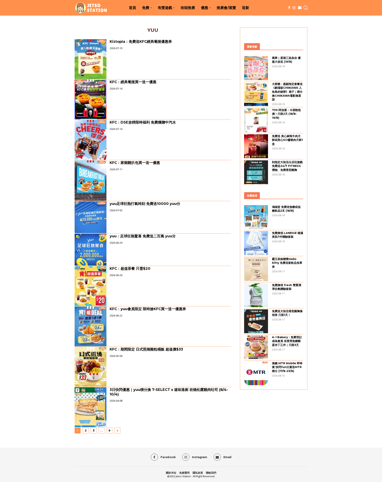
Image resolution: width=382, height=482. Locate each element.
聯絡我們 (211, 472)
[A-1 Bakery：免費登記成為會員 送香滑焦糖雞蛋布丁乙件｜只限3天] (256, 347)
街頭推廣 (188, 8)
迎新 (245, 8)
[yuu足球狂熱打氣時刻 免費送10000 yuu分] (90, 217)
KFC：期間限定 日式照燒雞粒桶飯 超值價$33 (146, 349)
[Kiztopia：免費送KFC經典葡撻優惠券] (90, 59)
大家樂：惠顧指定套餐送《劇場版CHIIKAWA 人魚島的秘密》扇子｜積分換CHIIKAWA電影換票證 (287, 91)
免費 (145, 8)
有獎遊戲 (165, 8)
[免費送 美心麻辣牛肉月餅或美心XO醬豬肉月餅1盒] (256, 146)
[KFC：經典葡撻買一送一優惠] (90, 99)
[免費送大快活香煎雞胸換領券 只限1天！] (256, 321)
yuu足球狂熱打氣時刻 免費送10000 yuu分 (145, 204)
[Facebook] (289, 8)
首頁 (132, 8)
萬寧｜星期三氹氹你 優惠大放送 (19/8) (286, 60)
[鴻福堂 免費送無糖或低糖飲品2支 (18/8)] (256, 217)
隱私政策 (198, 472)
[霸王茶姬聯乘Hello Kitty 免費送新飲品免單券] (256, 269)
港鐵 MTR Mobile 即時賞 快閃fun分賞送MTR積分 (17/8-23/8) (287, 367)
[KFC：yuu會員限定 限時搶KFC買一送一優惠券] (90, 326)
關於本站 (171, 472)
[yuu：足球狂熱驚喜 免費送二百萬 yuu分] (90, 250)
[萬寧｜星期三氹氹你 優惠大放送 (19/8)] (256, 68)
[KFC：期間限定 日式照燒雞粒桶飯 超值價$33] (90, 367)
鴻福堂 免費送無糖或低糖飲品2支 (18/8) (286, 209)
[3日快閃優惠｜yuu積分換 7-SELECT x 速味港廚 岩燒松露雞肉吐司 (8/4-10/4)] (90, 407)
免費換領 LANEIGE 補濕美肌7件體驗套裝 (287, 235)
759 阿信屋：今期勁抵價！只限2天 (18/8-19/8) (286, 114)
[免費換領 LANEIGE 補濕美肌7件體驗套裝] (256, 243)
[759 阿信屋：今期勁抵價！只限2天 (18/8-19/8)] (256, 120)
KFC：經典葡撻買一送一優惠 (133, 82)
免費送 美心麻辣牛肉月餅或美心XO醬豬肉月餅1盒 (287, 140)
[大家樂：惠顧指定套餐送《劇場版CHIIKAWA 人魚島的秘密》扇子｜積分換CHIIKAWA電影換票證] (256, 94)
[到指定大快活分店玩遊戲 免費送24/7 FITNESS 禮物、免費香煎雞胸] (256, 172)
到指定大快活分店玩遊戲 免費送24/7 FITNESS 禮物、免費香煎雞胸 (287, 166)
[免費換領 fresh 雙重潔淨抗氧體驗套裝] (256, 295)
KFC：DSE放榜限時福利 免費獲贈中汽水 (143, 122)
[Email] (300, 8)
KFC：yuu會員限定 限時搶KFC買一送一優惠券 (148, 309)
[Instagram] (294, 8)
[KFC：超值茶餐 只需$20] (90, 286)
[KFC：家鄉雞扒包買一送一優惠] (90, 180)
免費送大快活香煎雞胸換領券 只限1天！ (287, 313)
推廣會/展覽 (226, 8)
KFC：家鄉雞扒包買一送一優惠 (135, 163)
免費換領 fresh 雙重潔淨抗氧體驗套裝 (286, 287)
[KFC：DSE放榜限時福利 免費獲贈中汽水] (90, 140)
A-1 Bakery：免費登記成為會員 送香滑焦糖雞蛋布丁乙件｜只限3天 (287, 341)
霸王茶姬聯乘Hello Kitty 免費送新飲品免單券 (287, 263)
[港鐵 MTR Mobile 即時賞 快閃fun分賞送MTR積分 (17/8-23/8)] (256, 373)
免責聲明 (184, 472)
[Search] (305, 7)
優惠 (204, 8)
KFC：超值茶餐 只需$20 (130, 268)
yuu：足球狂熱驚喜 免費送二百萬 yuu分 (143, 236)
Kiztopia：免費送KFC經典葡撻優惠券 (141, 41)
